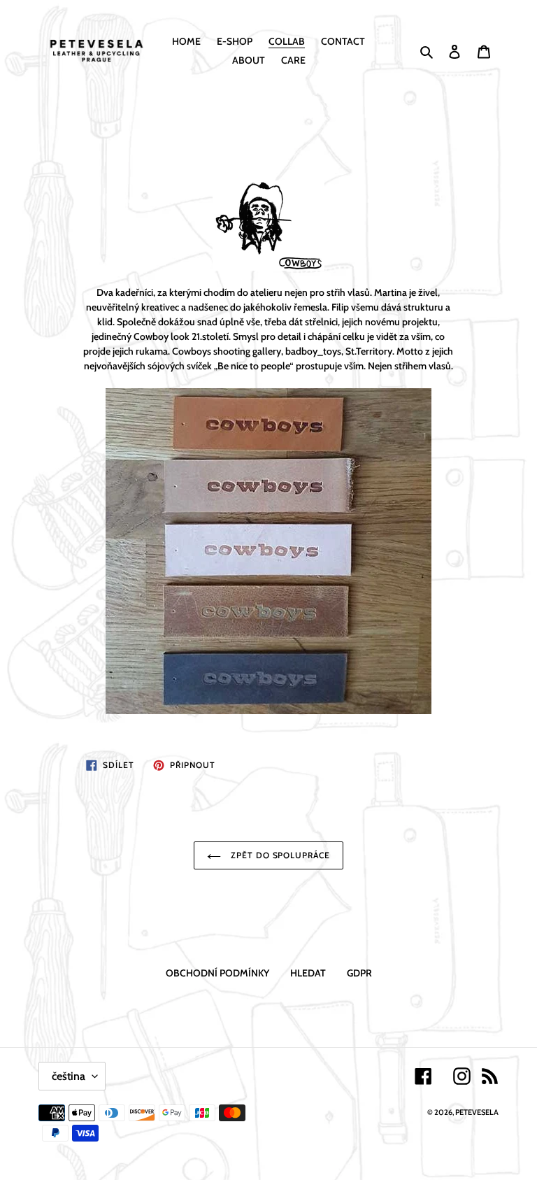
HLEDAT (308, 973)
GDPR (359, 973)
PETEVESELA (477, 1112)
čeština (68, 1076)
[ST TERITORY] (268, 551)
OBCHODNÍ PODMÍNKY (217, 973)
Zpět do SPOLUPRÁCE (279, 855)
